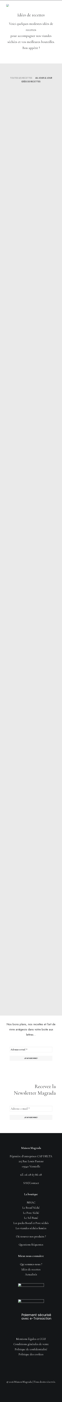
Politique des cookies (31, 1354)
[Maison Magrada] (9, 5)
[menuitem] (21, 78)
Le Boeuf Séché (31, 1207)
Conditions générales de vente (31, 1344)
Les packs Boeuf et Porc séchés (31, 1223)
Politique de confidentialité (31, 1349)
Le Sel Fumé (31, 1218)
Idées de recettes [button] (31, 81)
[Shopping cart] (44, 5)
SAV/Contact (31, 1183)
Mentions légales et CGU (31, 1339)
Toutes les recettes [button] (21, 77)
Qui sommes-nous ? (31, 1264)
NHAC (31, 1202)
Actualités (31, 1274)
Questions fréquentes (31, 1244)
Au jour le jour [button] (43, 77)
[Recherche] (38, 5)
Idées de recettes (42, 94)
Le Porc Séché (31, 1213)
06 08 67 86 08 (33, 1175)
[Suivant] (54, 998)
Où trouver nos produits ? (31, 1236)
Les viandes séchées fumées (31, 1228)
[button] (54, 5)
